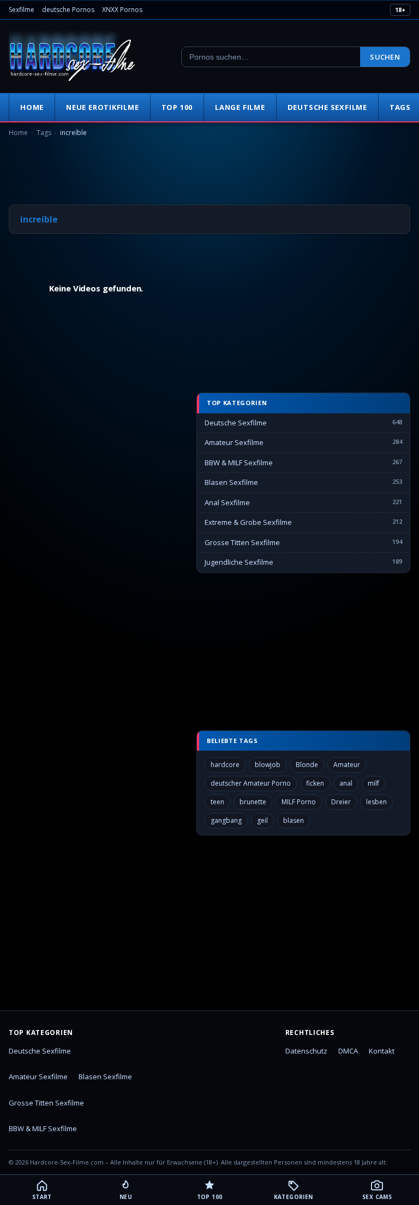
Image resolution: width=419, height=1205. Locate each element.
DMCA (348, 1051)
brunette (253, 801)
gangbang (226, 820)
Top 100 (177, 107)
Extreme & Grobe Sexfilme (248, 522)
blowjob (267, 764)
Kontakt (381, 1051)
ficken (315, 783)
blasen (293, 820)
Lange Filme (240, 107)
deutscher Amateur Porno (251, 783)
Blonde (307, 764)
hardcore (225, 764)
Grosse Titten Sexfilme (242, 542)
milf (373, 783)
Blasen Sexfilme (231, 482)
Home (32, 107)
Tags (44, 132)
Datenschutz (306, 1051)
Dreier (341, 801)
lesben (376, 801)
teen (217, 801)
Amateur (346, 764)
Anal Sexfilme (227, 502)
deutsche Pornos (68, 9)
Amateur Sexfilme (234, 442)
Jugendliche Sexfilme (239, 562)
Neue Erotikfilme (102, 107)
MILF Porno (299, 801)
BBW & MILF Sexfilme (239, 462)
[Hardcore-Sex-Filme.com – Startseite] (72, 57)
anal (345, 783)
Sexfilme (21, 9)
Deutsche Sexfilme (327, 107)
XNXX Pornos (122, 9)
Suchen (385, 57)
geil (262, 820)
